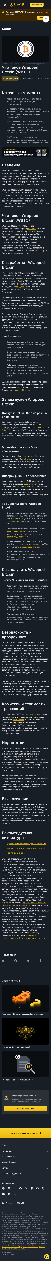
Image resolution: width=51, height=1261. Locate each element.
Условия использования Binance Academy (23, 1248)
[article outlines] (46, 19)
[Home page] (17, 5)
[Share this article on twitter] (3, 960)
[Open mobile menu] (47, 5)
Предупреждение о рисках (28, 1247)
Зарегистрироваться (25, 1108)
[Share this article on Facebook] (15, 960)
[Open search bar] (26, 5)
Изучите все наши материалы (23, 1133)
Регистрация (37, 5)
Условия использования (10, 1247)
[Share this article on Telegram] (27, 960)
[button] (47, 4)
